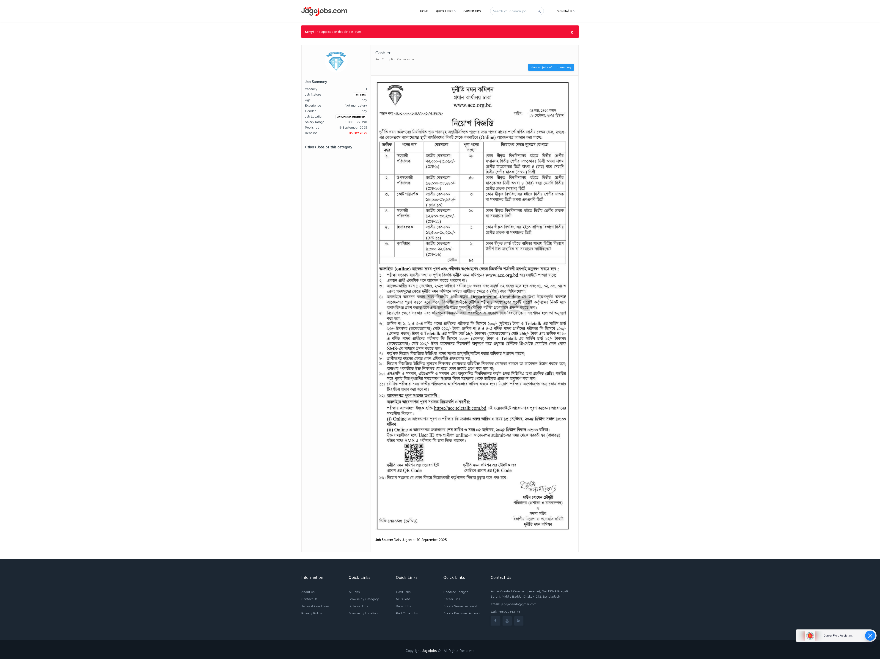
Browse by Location (363, 613)
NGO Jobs (403, 599)
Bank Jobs (403, 606)
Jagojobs (429, 651)
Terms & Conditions (315, 606)
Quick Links (444, 11)
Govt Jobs (403, 592)
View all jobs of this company (551, 67)
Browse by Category (364, 599)
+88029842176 (509, 611)
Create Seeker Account (460, 606)
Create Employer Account (462, 613)
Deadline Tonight (455, 592)
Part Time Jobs (407, 613)
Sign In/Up (564, 11)
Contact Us (309, 599)
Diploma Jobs (358, 606)
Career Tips (472, 11)
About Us (308, 592)
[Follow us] (495, 621)
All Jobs (354, 592)
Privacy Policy (311, 613)
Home (424, 11)
